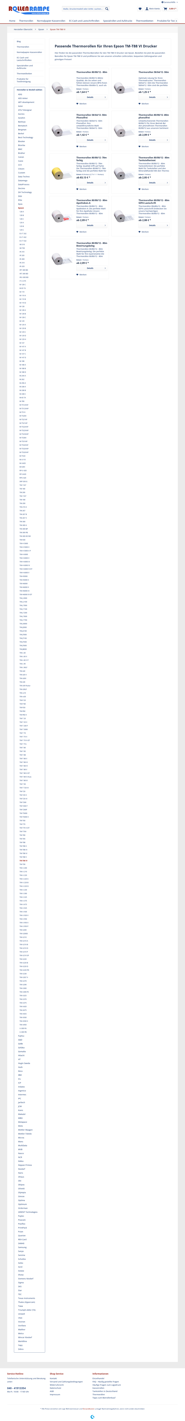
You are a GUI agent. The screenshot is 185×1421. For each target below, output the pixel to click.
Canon (21, 157)
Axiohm (21, 118)
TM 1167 (23, 485)
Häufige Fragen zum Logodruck (106, 1385)
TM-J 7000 (23, 605)
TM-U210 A (24, 941)
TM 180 (22, 489)
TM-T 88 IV (24, 766)
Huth (20, 1067)
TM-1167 (23, 496)
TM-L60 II (23, 675)
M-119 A (23, 295)
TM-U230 (23, 974)
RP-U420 (23, 474)
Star (20, 1290)
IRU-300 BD (24, 277)
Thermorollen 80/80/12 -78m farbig (91, 159)
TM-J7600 (23, 645)
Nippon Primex (25, 1165)
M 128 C (23, 284)
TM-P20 (22, 707)
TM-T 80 (23, 747)
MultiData (22, 1145)
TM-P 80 (23, 704)
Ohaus (21, 1177)
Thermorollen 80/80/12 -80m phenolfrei (154, 116)
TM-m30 (23, 696)
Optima (21, 1200)
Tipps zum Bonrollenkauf (103, 1397)
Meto (20, 1126)
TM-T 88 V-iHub (25, 777)
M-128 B (23, 314)
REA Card (22, 1239)
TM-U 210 (23, 871)
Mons (20, 1141)
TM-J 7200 (23, 613)
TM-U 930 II (24, 915)
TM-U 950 (23, 919)
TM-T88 (22, 842)
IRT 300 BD (24, 270)
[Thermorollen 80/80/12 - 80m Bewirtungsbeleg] (62, 259)
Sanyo (21, 1251)
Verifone (22, 1325)
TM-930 (22, 540)
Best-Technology (25, 137)
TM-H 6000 (24, 554)
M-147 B (23, 350)
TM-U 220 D (24, 886)
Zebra (20, 1349)
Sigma (21, 1282)
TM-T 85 (23, 751)
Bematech (22, 125)
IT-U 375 (23, 281)
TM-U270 (23, 981)
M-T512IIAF (24, 405)
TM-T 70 (23, 733)
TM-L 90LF (23, 667)
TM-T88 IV (23, 853)
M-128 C (23, 317)
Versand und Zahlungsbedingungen (66, 1381)
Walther (21, 1329)
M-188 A (23, 365)
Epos (20, 204)
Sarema (21, 1255)
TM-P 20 (23, 700)
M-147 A (23, 346)
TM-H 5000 (24, 543)
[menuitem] (86, 8)
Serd (20, 1267)
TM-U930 (23, 1017)
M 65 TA (23, 288)
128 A (22, 212)
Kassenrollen (98, 1388)
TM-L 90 (23, 664)
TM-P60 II (23, 715)
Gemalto (22, 1051)
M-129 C (23, 332)
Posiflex (21, 1223)
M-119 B (23, 299)
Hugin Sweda (24, 1063)
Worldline (22, 1341)
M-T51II (22, 412)
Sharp (21, 1274)
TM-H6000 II (24, 587)
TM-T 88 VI (24, 780)
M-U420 (23, 463)
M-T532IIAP (24, 449)
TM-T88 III (23, 850)
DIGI (20, 196)
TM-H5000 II (24, 580)
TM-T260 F (23, 806)
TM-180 (22, 500)
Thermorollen (23, 47)
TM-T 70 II (23, 737)
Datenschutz (55, 1388)
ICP (19, 1083)
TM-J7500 (23, 642)
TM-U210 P (24, 952)
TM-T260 (23, 802)
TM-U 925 (23, 908)
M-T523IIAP (24, 434)
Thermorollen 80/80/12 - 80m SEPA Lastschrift (154, 201)
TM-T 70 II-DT (25, 740)
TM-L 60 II (23, 656)
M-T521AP (23, 423)
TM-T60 (22, 820)
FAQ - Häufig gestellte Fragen (105, 1381)
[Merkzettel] (140, 8)
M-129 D (23, 335)
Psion (20, 1231)
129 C (22, 230)
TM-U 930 (23, 912)
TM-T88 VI (23, 861)
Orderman (23, 1208)
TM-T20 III (23, 799)
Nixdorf (21, 1169)
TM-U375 (23, 1003)
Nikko (20, 1161)
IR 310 (22, 252)
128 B (22, 215)
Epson (21, 208)
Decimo (21, 188)
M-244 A (23, 376)
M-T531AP (23, 441)
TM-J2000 (23, 627)
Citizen (21, 168)
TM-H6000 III (25, 591)
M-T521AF (23, 419)
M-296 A (23, 383)
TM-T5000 (23, 813)
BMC (20, 149)
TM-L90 (22, 682)
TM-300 (22, 521)
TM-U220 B (24, 963)
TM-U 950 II (24, 922)
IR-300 (22, 259)
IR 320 (22, 255)
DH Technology (25, 192)
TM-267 (22, 510)
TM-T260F (23, 809)
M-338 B (23, 390)
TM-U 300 (23, 893)
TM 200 (22, 492)
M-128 (22, 306)
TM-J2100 (23, 631)
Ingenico (22, 1090)
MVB (20, 1149)
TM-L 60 (23, 653)
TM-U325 (23, 995)
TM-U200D (24, 933)
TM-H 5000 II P (25, 551)
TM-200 (22, 503)
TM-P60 (22, 711)
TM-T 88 (23, 755)
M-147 (22, 343)
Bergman (22, 129)
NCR (20, 1157)
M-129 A (23, 325)
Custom (21, 172)
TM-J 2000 (23, 598)
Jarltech (21, 1102)
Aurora (21, 114)
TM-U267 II (24, 977)
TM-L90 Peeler (25, 686)
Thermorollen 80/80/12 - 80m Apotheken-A (91, 201)
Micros (21, 1137)
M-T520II (23, 416)
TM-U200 (23, 930)
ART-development (26, 102)
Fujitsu (21, 1036)
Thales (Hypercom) (26, 1302)
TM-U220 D (24, 966)
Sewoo (21, 1270)
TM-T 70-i (23, 744)
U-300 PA (23, 1028)
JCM (20, 1106)
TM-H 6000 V (24, 572)
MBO (20, 1118)
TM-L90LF (23, 689)
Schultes (22, 1259)
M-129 (22, 321)
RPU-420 (23, 478)
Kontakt (53, 1378)
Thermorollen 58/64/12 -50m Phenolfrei (91, 116)
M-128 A (23, 310)
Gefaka (21, 1047)
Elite (20, 200)
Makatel (21, 1114)
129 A (22, 222)
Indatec (21, 1086)
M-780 (22, 401)
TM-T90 (22, 864)
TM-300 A (23, 525)
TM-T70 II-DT (25, 828)
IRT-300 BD (24, 274)
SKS (20, 1286)
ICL (19, 1079)
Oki (19, 1180)
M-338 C (23, 394)
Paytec (21, 1216)
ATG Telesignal (25, 110)
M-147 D (23, 357)
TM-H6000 (23, 583)
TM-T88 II (23, 846)
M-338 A (23, 387)
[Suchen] (107, 8)
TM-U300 (23, 988)
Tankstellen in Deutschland (104, 1391)
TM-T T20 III (24, 788)
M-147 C (23, 354)
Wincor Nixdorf (25, 1337)
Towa (20, 1306)
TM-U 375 (23, 901)
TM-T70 (22, 824)
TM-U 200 (23, 868)
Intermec (22, 1094)
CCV (20, 165)
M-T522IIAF (24, 427)
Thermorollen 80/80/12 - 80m (91, 72)
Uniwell (21, 1314)
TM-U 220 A (24, 879)
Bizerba (21, 145)
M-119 (22, 292)
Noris (20, 1173)
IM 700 (22, 248)
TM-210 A (23, 507)
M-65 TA (23, 397)
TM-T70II (23, 831)
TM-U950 (23, 1025)
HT (19, 1059)
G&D (20, 1039)
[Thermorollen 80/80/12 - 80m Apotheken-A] (62, 216)
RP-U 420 (23, 470)
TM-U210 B (24, 944)
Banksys (22, 121)
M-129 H (23, 339)
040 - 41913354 (16, 1388)
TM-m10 (23, 693)
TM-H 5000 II (24, 547)
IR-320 (22, 266)
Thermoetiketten (24, 73)
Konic (20, 1110)
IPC (19, 1098)
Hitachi (21, 1055)
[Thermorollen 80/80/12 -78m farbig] (62, 173)
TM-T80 (22, 835)
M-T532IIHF (24, 452)
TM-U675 (23, 1010)
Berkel (21, 133)
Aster (20, 106)
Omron (21, 1196)
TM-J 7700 (23, 620)
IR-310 (22, 263)
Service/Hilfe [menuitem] (169, 2)
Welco (21, 1333)
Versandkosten (89, 1409)
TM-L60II (23, 678)
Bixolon (21, 141)
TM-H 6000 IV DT (26, 569)
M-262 (22, 379)
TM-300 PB (24, 532)
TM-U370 (23, 999)
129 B (22, 226)
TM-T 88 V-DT (25, 773)
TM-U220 (23, 959)
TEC (20, 1294)
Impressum (55, 1394)
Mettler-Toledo (25, 1133)
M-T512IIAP (24, 408)
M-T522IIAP (24, 430)
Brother (21, 153)
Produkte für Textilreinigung (24, 80)
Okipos (21, 1184)
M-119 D (23, 303)
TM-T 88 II (23, 758)
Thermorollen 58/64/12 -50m (154, 72)
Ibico (20, 1071)
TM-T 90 (23, 784)
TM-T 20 (23, 718)
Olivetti (21, 1188)
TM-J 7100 (23, 609)
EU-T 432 (23, 237)
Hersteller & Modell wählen (29, 89)
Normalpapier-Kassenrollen (29, 52)
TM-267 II (23, 518)
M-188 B (23, 368)
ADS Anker (23, 98)
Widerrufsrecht (57, 1385)
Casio (20, 161)
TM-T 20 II (23, 722)
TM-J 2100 (23, 602)
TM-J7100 (23, 638)
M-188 (22, 361)
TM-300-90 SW (25, 536)
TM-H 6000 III (25, 562)
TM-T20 (22, 791)
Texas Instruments (26, 1298)
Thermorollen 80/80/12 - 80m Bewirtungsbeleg (91, 244)
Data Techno (24, 176)
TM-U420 (23, 1006)
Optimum (22, 1204)
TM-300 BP (24, 529)
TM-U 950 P (24, 926)
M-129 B (23, 328)
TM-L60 (22, 671)
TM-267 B (23, 514)
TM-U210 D (24, 948)
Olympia (22, 1192)
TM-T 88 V (23, 769)
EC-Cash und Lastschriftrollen (24, 58)
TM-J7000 (23, 634)
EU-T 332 (23, 233)
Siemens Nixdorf (25, 1278)
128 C (22, 219)
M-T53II (22, 456)
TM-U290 (23, 984)
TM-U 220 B (24, 882)
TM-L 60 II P (24, 660)
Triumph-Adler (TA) (26, 1310)
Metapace (22, 1122)
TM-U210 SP (24, 955)
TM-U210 (23, 937)
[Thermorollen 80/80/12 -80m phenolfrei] (124, 131)
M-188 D (23, 372)
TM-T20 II (23, 795)
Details (90, 97)
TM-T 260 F (24, 726)
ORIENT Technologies (28, 1212)
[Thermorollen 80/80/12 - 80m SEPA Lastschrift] (124, 216)
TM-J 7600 (23, 616)
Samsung (22, 1247)
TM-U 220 (23, 875)
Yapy (20, 1345)
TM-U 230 (23, 890)
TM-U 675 (23, 904)
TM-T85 (22, 839)
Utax (20, 1317)
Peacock (22, 1220)
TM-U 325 (23, 897)
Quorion (22, 1235)
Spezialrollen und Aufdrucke (25, 66)
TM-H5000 (23, 576)
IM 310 (22, 244)
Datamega (22, 180)
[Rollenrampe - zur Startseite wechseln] (29, 11)
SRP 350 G (23, 481)
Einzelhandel (98, 1378)
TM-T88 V (23, 857)
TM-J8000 (23, 649)
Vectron (21, 1321)
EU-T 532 (23, 241)
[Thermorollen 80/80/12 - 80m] (62, 88)
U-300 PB (23, 1032)
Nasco (21, 1153)
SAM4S (21, 1243)
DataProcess (23, 184)
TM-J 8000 (23, 624)
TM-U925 (23, 1014)
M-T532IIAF (24, 445)
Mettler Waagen (25, 1130)
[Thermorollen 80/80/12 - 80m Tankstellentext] (124, 173)
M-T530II (23, 438)
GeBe (20, 1043)
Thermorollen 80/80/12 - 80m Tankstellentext (154, 159)
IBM (20, 1075)
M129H (22, 467)
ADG (20, 94)
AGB (52, 1391)
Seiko (20, 1263)
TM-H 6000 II (24, 558)
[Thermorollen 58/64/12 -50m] (124, 88)
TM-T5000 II (24, 817)
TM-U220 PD (24, 970)
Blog (19, 41)
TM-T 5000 (24, 729)
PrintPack (22, 1227)
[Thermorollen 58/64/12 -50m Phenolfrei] (62, 131)
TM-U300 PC (24, 992)
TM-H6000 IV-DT (26, 594)
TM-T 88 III (24, 762)
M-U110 (23, 459)
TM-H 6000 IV (25, 565)
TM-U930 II (24, 1021)
